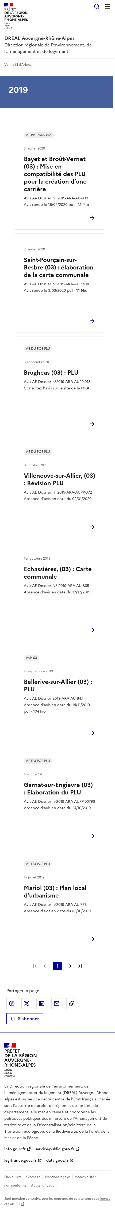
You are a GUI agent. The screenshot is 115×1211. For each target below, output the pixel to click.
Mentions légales (57, 1176)
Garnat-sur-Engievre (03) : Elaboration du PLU (58, 788)
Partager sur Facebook (11, 1003)
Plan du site (13, 1176)
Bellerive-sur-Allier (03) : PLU (58, 685)
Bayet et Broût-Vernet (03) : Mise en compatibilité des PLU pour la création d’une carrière (55, 174)
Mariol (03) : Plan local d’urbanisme (55, 892)
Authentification (43, 1185)
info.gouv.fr (15, 1149)
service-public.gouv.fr (54, 1149)
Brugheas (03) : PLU (51, 372)
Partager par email (56, 1003)
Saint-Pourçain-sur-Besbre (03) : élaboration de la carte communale (59, 267)
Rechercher (96, 6)
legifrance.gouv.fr (20, 1160)
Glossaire (33, 1176)
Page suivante (70, 966)
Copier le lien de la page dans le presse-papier (71, 1003)
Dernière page (80, 966)
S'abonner (28, 1018)
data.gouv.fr (57, 1160)
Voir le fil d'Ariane (18, 64)
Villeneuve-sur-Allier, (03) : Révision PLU (59, 479)
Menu (107, 6)
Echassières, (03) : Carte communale (58, 573)
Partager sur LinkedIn (41, 1003)
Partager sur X (26, 1003)
